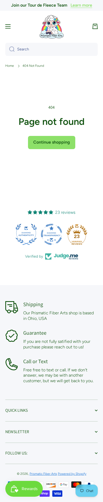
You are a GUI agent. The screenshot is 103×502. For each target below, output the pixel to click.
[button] (95, 26)
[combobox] (51, 49)
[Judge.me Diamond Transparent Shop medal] (51, 234)
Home (9, 66)
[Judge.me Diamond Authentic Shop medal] (26, 234)
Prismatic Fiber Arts (43, 474)
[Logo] (51, 26)
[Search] (10, 49)
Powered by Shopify (72, 474)
